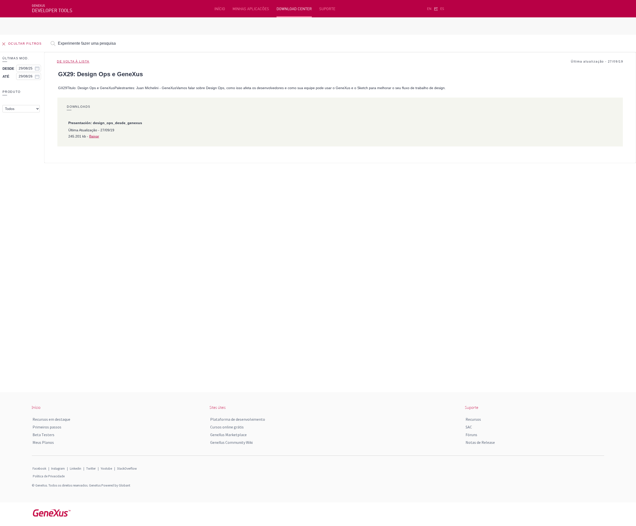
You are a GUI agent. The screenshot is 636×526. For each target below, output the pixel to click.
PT (436, 9)
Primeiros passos (47, 426)
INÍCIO (219, 8)
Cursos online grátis (227, 426)
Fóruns (471, 434)
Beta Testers (43, 434)
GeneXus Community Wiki (231, 442)
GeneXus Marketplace (228, 434)
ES (442, 9)
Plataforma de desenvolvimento (237, 419)
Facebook (39, 468)
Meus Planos (43, 442)
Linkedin (75, 468)
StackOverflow (127, 468)
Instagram (58, 468)
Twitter (91, 468)
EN (429, 9)
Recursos (473, 419)
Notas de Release (480, 442)
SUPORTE (327, 8)
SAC (469, 426)
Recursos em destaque (51, 419)
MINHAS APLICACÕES (251, 8)
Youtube (106, 468)
